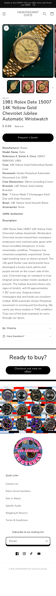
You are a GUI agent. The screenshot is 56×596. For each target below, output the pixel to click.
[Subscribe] (46, 541)
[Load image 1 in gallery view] (13, 86)
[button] (4, 14)
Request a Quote (28, 137)
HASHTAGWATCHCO (23, 569)
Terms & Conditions (17, 520)
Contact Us (12, 483)
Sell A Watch (13, 498)
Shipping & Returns (17, 513)
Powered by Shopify (39, 569)
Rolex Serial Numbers (18, 491)
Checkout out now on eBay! (28, 370)
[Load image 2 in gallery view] (28, 86)
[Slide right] (53, 87)
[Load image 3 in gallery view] (42, 86)
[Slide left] (3, 87)
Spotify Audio (13, 505)
